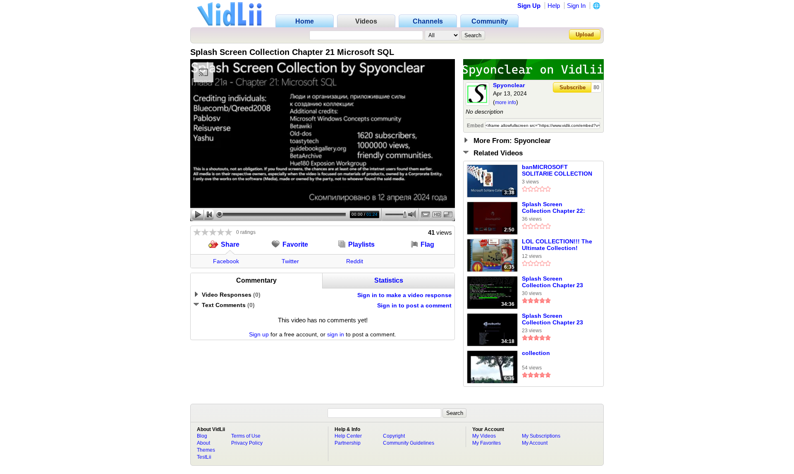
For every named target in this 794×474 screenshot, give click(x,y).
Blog (202, 436)
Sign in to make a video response (404, 295)
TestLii (204, 457)
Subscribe (573, 87)
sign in (335, 334)
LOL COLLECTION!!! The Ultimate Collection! (557, 244)
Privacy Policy (247, 443)
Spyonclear (509, 85)
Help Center (348, 436)
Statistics (388, 280)
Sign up (259, 334)
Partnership (348, 443)
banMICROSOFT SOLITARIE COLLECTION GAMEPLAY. (557, 171)
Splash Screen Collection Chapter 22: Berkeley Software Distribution (553, 208)
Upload (585, 34)
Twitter (290, 261)
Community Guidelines (408, 443)
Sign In (576, 5)
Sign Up (528, 5)
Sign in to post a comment (414, 305)
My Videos (484, 436)
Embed (475, 126)
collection (536, 353)
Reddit (354, 261)
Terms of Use (246, 436)
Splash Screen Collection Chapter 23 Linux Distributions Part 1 (555, 319)
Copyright (394, 436)
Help (554, 5)
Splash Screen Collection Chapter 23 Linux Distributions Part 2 (555, 282)
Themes (206, 450)
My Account (535, 443)
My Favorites (486, 443)
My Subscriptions (541, 436)
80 (596, 87)
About (203, 443)
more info (505, 102)
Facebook (226, 261)
